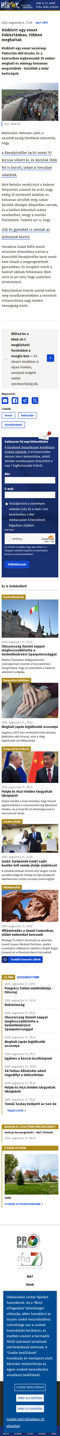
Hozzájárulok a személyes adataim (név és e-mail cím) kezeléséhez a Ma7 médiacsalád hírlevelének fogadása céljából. (28, 514)
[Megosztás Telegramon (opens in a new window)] (25, 400)
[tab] (8, 977)
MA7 (30, 1276)
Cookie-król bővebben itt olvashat (25, 1422)
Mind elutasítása (30, 1398)
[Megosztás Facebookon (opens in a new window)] (15, 400)
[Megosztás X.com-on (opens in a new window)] (35, 400)
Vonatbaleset (13, 424)
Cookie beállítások (30, 1387)
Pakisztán (27, 415)
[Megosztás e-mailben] (5, 400)
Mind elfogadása (30, 1409)
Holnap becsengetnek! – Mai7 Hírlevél (29, 1132)
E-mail (9, 489)
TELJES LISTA (15, 1110)
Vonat (8, 415)
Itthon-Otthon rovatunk (23, 1204)
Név (7, 474)
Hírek (30, 1285)
